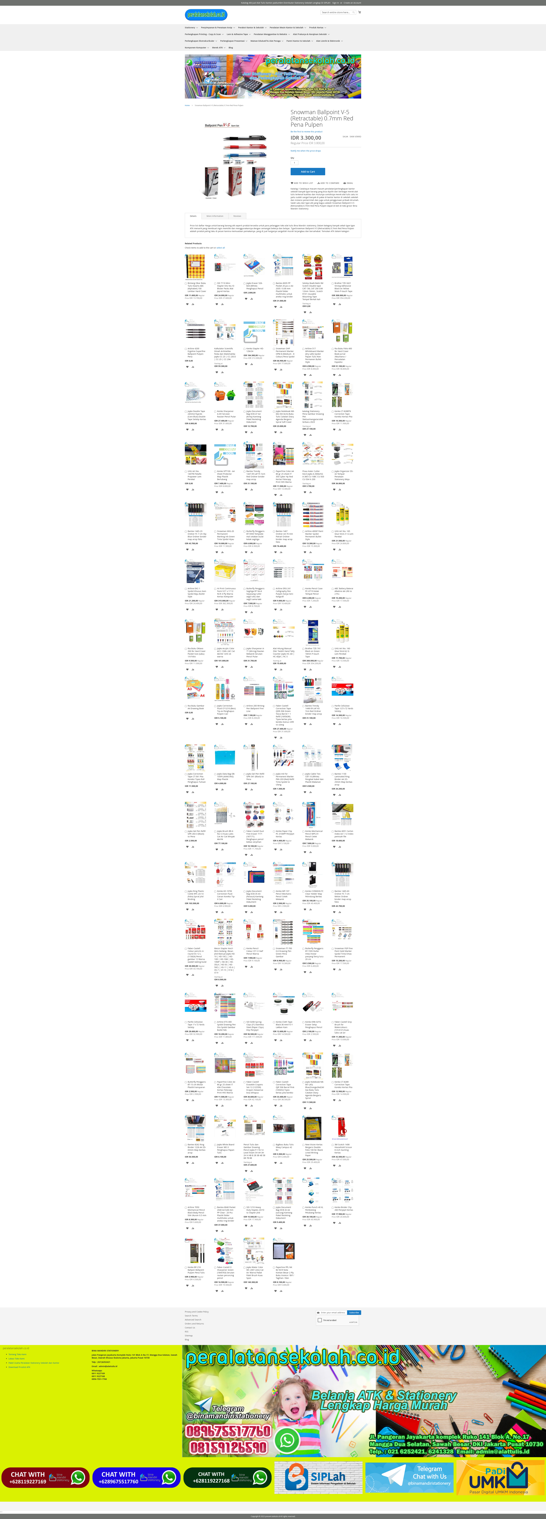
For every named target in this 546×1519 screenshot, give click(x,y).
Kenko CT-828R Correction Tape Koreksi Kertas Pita (343, 1084)
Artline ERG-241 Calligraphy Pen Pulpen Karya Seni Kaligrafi (284, 592)
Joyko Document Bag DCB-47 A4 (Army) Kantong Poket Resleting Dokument (254, 416)
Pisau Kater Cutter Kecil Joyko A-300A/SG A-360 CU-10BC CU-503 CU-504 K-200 (313, 475)
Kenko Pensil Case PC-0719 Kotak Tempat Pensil (313, 591)
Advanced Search (193, 1319)
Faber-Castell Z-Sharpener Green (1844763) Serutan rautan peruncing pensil (225, 1272)
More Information (215, 216)
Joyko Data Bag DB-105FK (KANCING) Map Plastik (226, 776)
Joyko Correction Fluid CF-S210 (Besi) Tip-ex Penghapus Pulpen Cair (226, 709)
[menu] (273, 37)
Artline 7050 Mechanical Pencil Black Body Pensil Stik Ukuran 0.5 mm (197, 1211)
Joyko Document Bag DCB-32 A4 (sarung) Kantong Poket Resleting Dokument (284, 1212)
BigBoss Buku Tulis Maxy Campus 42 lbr (285, 1147)
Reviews (237, 216)
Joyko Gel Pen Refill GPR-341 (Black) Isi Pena (255, 776)
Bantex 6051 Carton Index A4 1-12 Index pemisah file (344, 834)
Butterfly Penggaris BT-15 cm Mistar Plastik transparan (197, 1084)
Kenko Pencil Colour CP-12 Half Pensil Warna (254, 951)
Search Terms (191, 1315)
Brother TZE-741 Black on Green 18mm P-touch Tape (313, 652)
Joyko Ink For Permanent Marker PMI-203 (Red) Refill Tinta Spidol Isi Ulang (285, 779)
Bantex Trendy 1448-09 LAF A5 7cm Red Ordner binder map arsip (313, 709)
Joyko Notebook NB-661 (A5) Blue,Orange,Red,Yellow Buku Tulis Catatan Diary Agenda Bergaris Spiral (314, 1089)
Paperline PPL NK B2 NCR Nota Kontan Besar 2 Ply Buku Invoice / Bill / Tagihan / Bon (285, 1272)
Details (193, 216)
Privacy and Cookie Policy (197, 1311)
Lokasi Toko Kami (17, 1358)
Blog (187, 1339)
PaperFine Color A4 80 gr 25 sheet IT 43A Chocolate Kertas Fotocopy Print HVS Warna (226, 1087)
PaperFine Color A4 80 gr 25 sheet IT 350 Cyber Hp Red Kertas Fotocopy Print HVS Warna (285, 476)
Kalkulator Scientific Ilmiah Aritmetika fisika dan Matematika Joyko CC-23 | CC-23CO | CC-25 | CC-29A (225, 354)
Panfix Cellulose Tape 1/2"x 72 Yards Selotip (344, 708)
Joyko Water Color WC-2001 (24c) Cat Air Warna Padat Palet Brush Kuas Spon (254, 1272)
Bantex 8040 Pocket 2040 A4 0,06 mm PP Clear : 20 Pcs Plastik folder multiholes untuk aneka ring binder (226, 1214)
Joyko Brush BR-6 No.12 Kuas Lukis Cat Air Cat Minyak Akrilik (226, 835)
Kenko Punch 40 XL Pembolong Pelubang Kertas (314, 1210)
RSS (186, 1331)
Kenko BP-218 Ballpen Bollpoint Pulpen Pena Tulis (196, 1270)
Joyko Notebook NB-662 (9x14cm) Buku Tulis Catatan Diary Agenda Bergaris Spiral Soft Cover (285, 416)
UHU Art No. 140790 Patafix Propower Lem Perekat (194, 475)
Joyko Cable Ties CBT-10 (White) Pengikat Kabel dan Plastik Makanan (314, 777)
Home (187, 105)
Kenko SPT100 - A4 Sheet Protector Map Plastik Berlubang (226, 475)
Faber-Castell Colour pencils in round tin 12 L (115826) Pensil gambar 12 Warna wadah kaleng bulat (197, 955)
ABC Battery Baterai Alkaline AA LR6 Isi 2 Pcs (344, 591)
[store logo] (206, 15)
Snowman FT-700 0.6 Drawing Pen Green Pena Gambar (284, 952)
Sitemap (189, 1335)
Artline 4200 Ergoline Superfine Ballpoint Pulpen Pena (196, 352)
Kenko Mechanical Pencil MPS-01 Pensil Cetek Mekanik (314, 835)
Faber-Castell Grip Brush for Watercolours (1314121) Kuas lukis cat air (343, 1027)
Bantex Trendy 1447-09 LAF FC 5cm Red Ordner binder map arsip (255, 475)
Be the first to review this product (306, 131)
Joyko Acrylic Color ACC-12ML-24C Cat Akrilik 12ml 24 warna (226, 652)
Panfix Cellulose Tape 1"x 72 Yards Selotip (196, 1024)
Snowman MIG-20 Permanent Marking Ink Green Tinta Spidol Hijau (226, 535)
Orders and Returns (194, 1323)
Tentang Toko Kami (17, 1354)
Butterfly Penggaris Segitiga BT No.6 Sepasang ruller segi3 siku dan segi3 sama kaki (255, 594)
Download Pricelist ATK (19, 1367)
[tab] (193, 216)
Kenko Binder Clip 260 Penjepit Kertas (344, 1208)
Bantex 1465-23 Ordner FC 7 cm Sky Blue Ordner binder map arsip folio (197, 535)
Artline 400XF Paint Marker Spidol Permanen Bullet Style (314, 535)
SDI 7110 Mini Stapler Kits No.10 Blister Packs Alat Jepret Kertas (225, 287)
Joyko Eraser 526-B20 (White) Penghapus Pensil (254, 286)
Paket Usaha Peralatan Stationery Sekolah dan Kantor (34, 1362)
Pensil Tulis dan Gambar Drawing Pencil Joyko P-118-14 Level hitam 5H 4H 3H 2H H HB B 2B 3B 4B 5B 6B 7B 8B (254, 1151)
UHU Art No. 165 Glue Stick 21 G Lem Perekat (344, 534)
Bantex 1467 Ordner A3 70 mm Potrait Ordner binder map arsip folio (284, 536)
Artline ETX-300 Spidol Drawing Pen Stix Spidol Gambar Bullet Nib (226, 1025)
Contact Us (190, 1327)
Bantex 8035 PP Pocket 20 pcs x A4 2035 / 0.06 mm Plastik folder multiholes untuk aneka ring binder (284, 290)
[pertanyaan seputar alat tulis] (409, 1492)
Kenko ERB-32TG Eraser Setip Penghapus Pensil (313, 1024)
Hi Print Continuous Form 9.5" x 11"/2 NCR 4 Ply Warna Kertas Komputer (226, 592)
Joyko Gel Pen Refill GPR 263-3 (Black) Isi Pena (197, 834)
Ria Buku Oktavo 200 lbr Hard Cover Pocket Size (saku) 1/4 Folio (197, 652)
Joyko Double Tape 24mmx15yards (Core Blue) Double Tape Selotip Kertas (197, 415)
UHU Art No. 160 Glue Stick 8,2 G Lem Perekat (342, 651)
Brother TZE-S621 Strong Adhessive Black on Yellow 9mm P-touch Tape (343, 287)
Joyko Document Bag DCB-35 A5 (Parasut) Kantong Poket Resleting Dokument (254, 896)
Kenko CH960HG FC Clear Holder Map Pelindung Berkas (314, 894)
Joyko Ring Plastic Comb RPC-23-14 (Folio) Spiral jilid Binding (196, 895)
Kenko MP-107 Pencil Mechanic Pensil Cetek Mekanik (283, 895)
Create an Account (352, 2)
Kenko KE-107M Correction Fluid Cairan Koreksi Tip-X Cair (226, 895)
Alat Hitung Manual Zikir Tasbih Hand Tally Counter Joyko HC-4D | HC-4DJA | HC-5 (283, 652)
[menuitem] (190, 27)
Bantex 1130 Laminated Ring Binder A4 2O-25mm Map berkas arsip (343, 779)
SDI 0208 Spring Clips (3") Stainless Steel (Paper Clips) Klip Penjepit (255, 1025)
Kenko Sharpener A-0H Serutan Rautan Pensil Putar (226, 414)
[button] (187, 303)
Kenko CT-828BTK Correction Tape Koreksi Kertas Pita (343, 414)
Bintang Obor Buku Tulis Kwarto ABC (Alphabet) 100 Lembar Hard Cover (197, 287)
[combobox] (338, 12)
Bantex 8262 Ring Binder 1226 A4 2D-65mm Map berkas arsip (197, 1148)
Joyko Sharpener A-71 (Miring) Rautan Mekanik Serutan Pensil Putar (255, 652)
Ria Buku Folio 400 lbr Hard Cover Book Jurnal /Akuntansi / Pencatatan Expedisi (343, 355)
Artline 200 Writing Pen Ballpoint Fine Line (255, 708)
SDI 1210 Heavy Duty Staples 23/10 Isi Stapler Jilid (255, 1210)
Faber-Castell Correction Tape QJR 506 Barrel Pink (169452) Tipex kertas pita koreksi (285, 1087)
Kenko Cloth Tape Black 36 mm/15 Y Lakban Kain (284, 1024)
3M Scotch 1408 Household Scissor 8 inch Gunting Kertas (343, 1148)
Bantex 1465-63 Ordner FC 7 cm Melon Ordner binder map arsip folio (343, 896)
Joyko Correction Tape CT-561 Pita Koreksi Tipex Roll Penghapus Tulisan (197, 777)
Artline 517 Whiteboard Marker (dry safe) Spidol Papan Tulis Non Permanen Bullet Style (314, 355)
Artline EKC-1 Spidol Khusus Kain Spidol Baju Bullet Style (197, 592)
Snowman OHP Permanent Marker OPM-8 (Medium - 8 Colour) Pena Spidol (285, 352)
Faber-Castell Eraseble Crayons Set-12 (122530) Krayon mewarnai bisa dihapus (254, 1087)
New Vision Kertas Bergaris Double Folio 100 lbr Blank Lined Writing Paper (314, 1150)
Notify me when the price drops (306, 150)
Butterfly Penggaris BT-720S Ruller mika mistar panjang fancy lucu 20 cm (314, 953)
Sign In (335, 2)
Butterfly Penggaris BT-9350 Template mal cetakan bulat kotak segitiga (255, 535)
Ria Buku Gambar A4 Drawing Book (196, 707)
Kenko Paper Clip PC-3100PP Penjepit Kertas (285, 834)
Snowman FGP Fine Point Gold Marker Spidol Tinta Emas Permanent (344, 952)
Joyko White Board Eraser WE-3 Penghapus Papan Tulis (225, 1148)
